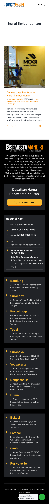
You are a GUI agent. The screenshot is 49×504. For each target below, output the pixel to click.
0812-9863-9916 (27, 230)
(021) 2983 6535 (25, 224)
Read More (11, 126)
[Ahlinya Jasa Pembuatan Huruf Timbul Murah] (24, 67)
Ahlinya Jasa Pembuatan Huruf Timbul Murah (21, 94)
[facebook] (18, 498)
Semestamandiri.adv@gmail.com (25, 245)
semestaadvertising (16, 99)
